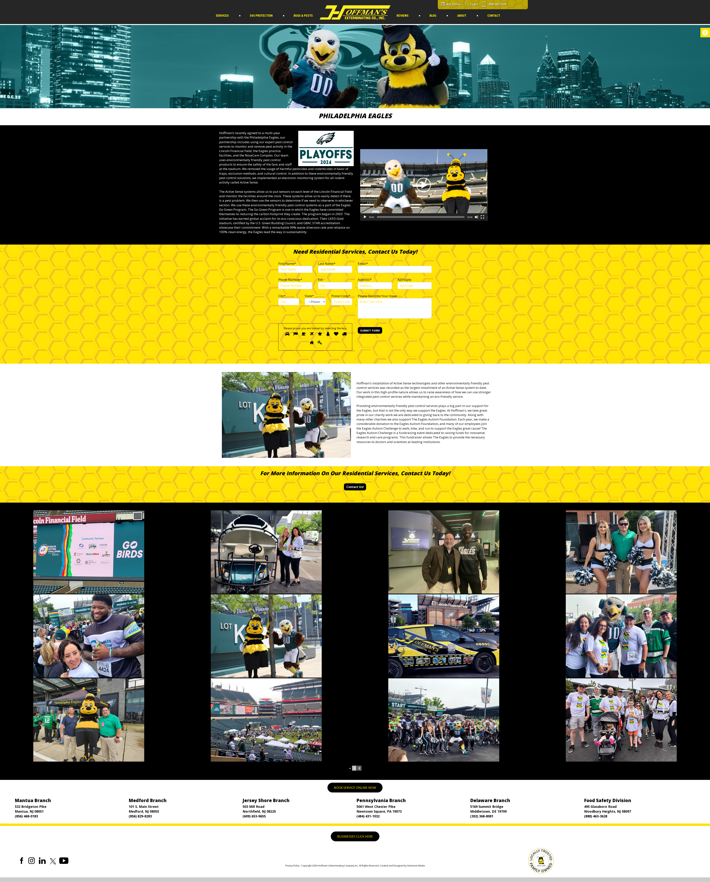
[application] (423, 185)
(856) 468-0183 (26, 816)
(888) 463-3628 (595, 816)
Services (222, 15)
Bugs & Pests (303, 15)
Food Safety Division (607, 800)
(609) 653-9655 (254, 816)
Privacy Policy (292, 865)
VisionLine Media (416, 865)
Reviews (402, 15)
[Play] (365, 217)
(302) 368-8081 (481, 816)
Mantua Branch (33, 800)
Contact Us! (355, 487)
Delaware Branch (490, 800)
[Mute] (476, 217)
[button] (705, 32)
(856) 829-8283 (140, 816)
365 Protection (261, 15)
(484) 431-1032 (368, 816)
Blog (433, 15)
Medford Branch (148, 800)
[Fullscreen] (482, 217)
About (461, 15)
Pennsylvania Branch (381, 800)
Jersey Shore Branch (266, 800)
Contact (493, 15)
